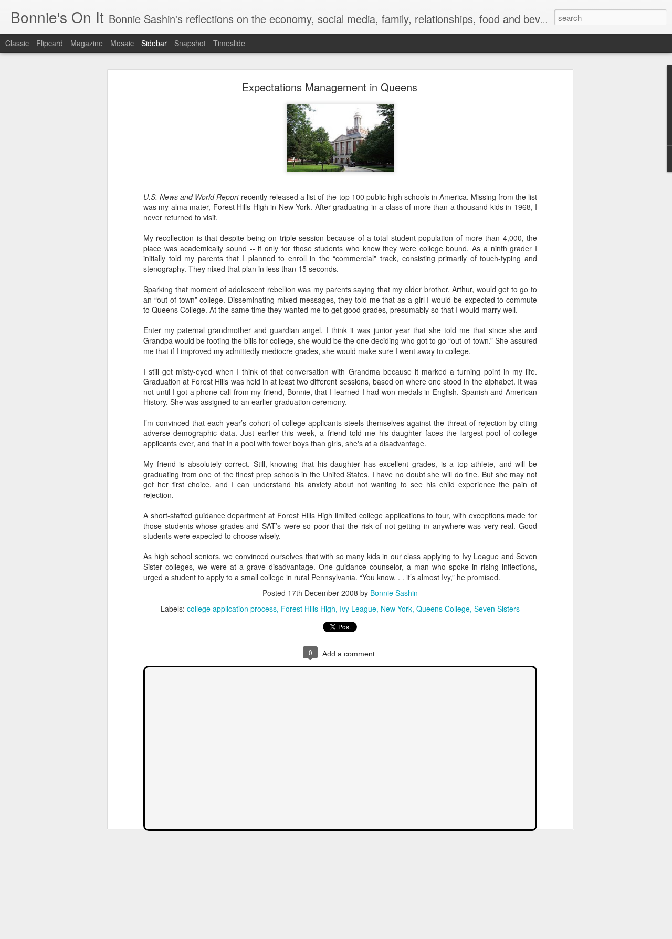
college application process (232, 608)
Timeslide (229, 43)
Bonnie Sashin (394, 593)
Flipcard (49, 43)
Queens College (443, 608)
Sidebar (154, 43)
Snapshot (190, 43)
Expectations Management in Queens (329, 86)
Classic (17, 43)
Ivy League (358, 608)
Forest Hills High (308, 608)
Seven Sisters (497, 608)
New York (396, 608)
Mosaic (122, 43)
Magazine (86, 43)
